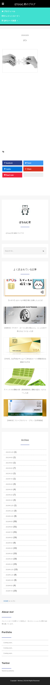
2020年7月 (9, 479)
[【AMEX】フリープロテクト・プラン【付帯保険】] (25, 407)
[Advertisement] (22, 99)
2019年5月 (9, 543)
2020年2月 (9, 495)
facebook (9, 163)
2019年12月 (9, 505)
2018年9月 (9, 585)
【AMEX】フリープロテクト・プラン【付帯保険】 (25, 420)
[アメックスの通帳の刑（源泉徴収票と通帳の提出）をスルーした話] (25, 377)
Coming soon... (8, 642)
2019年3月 (9, 553)
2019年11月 (9, 511)
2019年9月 (9, 521)
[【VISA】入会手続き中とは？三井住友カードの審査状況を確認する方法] (25, 346)
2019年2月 (9, 559)
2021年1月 (9, 473)
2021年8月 (9, 463)
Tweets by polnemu (8, 671)
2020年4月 (9, 484)
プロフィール (9, 11)
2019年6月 (9, 537)
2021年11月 (9, 452)
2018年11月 (9, 575)
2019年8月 (9, 527)
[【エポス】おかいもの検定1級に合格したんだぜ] (25, 287)
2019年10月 (9, 516)
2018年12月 (9, 569)
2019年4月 (9, 548)
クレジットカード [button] (11, 16)
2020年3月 (9, 489)
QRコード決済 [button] (10, 21)
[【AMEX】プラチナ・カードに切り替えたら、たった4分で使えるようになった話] (25, 315)
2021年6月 (9, 468)
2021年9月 (9, 457)
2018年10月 (9, 580)
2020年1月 (9, 500)
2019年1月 (9, 564)
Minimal (20, 681)
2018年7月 (9, 591)
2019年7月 (9, 532)
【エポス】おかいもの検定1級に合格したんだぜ (25, 300)
